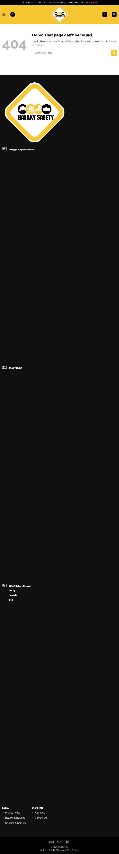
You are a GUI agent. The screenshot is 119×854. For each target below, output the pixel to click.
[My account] (104, 14)
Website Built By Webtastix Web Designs (59, 850)
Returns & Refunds (15, 817)
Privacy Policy (12, 812)
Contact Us (41, 817)
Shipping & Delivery (15, 823)
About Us (40, 812)
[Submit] (114, 53)
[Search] (12, 14)
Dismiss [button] (93, 2)
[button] (4, 14)
